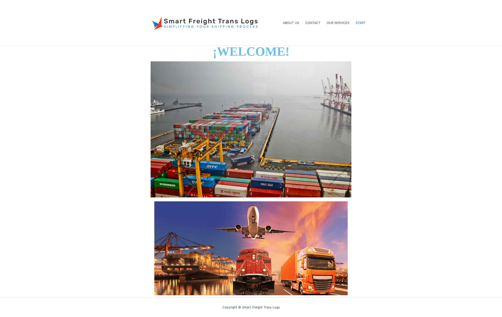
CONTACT (312, 23)
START (361, 23)
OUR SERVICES (338, 23)
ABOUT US (291, 23)
